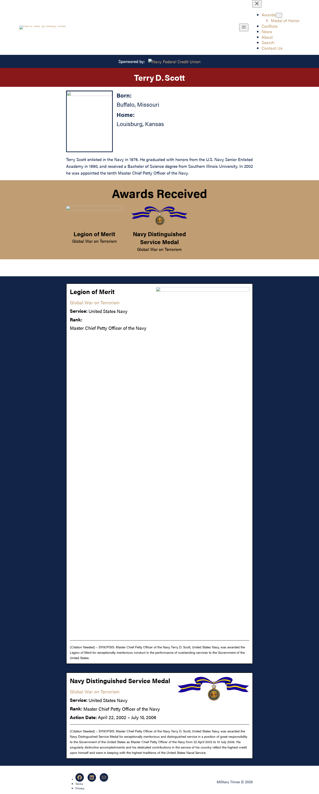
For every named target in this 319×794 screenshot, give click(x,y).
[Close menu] (257, 4)
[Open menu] (243, 27)
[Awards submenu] (279, 15)
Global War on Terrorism (94, 241)
